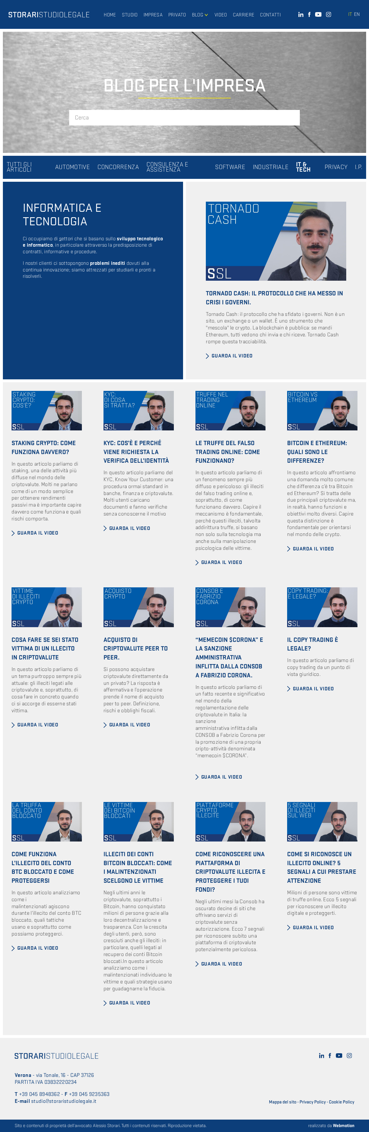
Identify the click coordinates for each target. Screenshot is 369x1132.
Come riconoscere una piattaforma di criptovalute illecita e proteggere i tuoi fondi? (230, 872)
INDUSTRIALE (271, 167)
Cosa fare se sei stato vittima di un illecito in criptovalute (45, 649)
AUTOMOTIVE (72, 167)
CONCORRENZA (118, 167)
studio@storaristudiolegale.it (63, 1101)
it (350, 14)
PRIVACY (336, 167)
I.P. (358, 167)
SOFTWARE (230, 167)
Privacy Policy (313, 1102)
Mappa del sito (282, 1102)
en (357, 14)
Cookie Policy (341, 1102)
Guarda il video (232, 356)
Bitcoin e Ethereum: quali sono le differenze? (317, 452)
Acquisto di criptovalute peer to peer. (135, 649)
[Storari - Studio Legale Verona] (49, 14)
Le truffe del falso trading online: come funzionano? (227, 452)
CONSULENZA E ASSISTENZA (167, 167)
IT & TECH (303, 167)
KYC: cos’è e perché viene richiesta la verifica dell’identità (136, 452)
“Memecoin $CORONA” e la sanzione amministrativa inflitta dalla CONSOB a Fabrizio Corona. (229, 657)
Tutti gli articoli (19, 167)
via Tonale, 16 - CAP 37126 (65, 1075)
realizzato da (331, 1126)
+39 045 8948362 (39, 1094)
